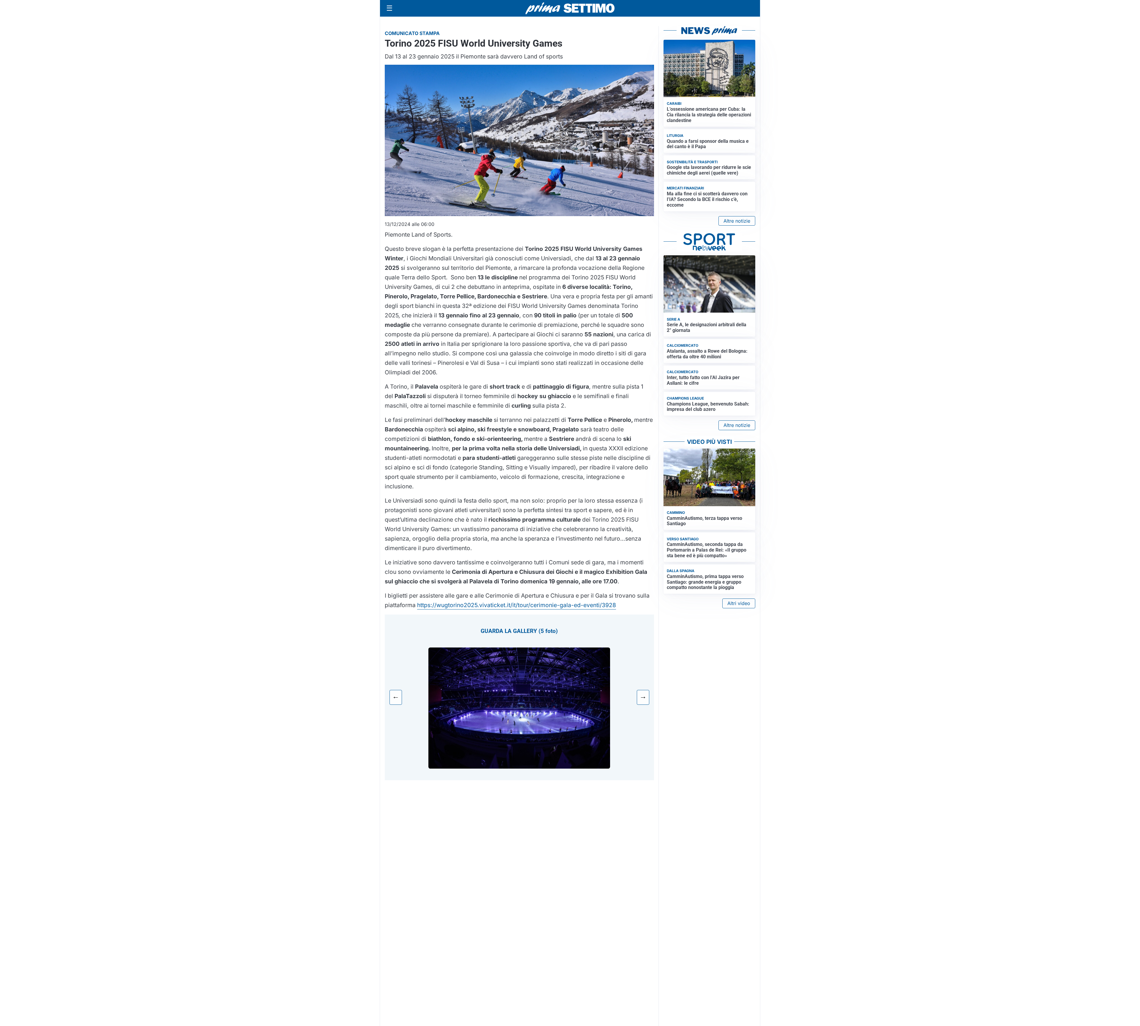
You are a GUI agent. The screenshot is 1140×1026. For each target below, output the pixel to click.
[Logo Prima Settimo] (570, 8)
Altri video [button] (738, 603)
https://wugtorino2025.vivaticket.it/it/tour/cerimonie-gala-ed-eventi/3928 (516, 605)
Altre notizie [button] (736, 221)
